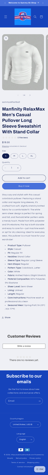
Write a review (24, 346)
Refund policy (21, 458)
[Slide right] (30, 95)
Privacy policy (35, 458)
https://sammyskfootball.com (22, 454)
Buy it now (24, 186)
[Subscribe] (39, 401)
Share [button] (7, 318)
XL (32, 156)
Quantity (6, 162)
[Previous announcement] (5, 3)
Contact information (25, 466)
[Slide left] (18, 95)
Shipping (5, 146)
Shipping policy (33, 462)
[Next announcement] (43, 3)
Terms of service (18, 462)
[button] (6, 17)
